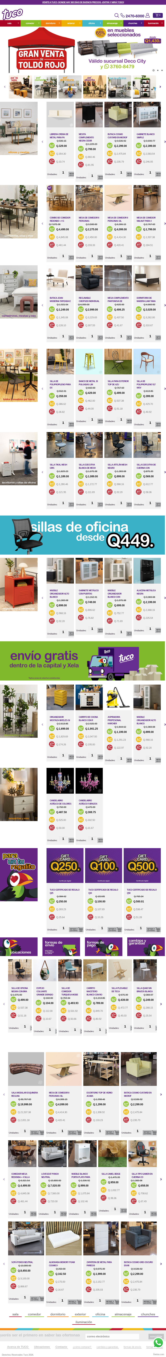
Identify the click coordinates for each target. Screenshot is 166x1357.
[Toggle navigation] (116, 15)
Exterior (71, 23)
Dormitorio (50, 23)
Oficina (92, 23)
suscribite (156, 1336)
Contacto (61, 1346)
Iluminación (153, 23)
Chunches (132, 23)
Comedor (30, 23)
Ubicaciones (42, 1346)
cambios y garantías (108, 1347)
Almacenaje (112, 23)
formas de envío (133, 1347)
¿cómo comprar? (82, 1347)
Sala (9, 23)
